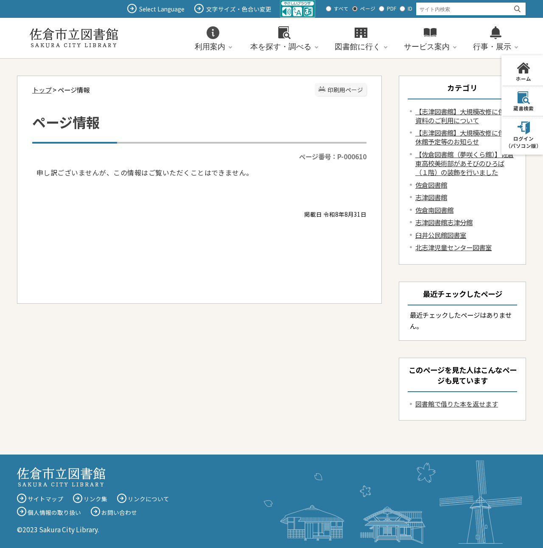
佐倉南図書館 (434, 210)
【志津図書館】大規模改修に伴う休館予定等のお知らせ (463, 137)
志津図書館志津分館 (444, 222)
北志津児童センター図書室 (453, 247)
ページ (367, 8)
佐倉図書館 (431, 184)
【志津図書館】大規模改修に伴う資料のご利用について (463, 116)
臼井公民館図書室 (440, 235)
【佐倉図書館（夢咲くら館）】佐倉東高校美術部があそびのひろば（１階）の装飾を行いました (464, 163)
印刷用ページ (345, 89)
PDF (391, 8)
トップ (41, 89)
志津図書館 (431, 197)
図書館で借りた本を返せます (456, 403)
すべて (341, 8)
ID (410, 8)
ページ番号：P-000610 (333, 156)
